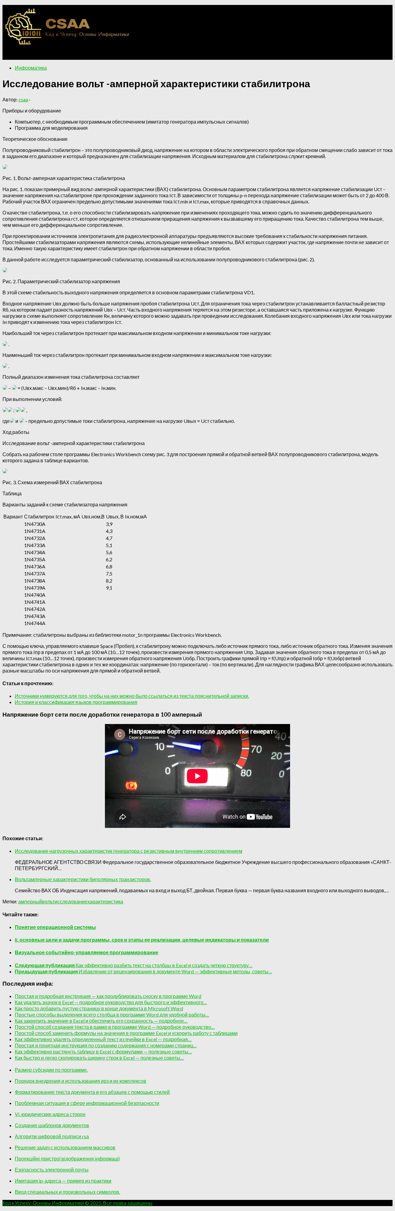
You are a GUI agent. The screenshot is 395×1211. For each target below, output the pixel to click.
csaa (23, 99)
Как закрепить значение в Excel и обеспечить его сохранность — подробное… (101, 1021)
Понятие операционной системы (55, 927)
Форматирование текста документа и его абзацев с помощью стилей (92, 1092)
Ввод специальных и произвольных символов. (67, 1192)
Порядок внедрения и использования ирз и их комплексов (80, 1081)
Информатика (31, 68)
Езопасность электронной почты (52, 1169)
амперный (30, 901)
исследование (71, 901)
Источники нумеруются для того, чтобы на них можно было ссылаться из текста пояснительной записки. (132, 696)
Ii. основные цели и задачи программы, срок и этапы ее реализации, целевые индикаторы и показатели (142, 940)
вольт (48, 901)
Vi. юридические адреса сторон (50, 1114)
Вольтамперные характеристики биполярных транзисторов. (83, 879)
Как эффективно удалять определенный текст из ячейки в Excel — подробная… (103, 1039)
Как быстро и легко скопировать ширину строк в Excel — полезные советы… (99, 1058)
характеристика (105, 901)
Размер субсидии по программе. (51, 1070)
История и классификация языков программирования (76, 702)
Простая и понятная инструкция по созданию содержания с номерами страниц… (106, 1045)
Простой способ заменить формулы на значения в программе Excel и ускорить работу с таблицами (126, 1033)
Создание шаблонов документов (52, 1125)
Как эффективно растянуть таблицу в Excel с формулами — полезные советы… (103, 1051)
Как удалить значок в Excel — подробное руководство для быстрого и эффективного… (111, 1002)
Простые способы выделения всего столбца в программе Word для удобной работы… (112, 1014)
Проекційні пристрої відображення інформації (67, 1158)
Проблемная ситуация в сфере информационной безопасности (87, 1103)
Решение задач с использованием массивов (65, 1147)
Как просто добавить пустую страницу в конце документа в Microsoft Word (99, 1008)
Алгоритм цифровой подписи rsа (52, 1136)
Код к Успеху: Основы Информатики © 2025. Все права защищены (77, 1203)
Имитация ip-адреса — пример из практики (63, 1181)
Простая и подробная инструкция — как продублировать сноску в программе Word (108, 996)
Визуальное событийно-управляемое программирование (86, 952)
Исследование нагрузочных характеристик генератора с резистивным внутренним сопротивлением (128, 851)
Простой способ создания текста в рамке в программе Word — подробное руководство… (115, 1027)
